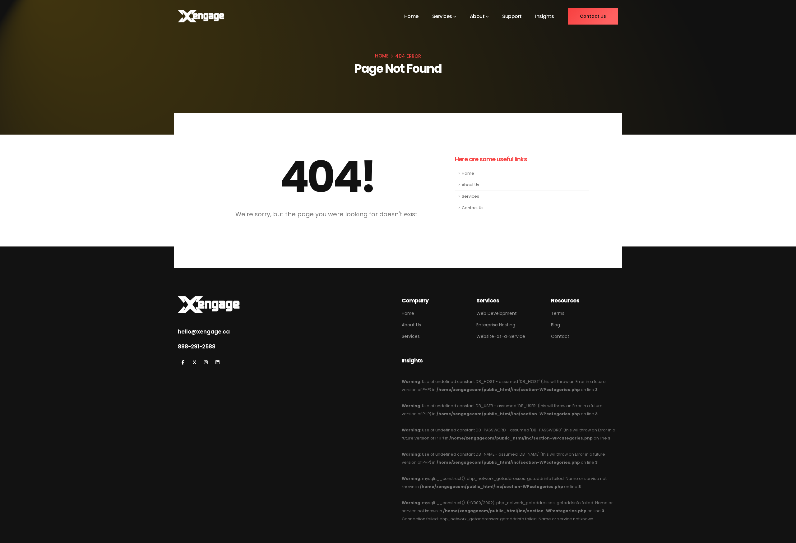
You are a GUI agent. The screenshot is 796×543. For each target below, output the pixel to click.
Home (411, 16)
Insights (544, 16)
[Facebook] (183, 362)
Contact (560, 336)
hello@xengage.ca (204, 331)
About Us (470, 184)
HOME (382, 56)
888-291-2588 (196, 346)
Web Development (496, 313)
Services (442, 16)
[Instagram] (206, 362)
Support (512, 16)
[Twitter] (194, 362)
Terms (557, 313)
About (477, 16)
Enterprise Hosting (495, 325)
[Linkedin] (217, 362)
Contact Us (473, 207)
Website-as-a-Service (500, 336)
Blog (555, 325)
